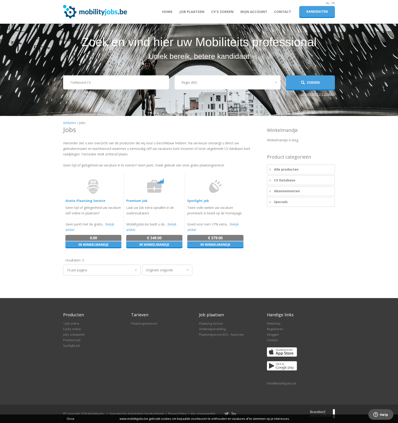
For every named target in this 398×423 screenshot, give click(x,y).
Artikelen (69, 123)
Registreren (275, 329)
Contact (282, 11)
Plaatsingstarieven (144, 323)
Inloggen (273, 334)
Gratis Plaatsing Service (85, 200)
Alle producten (286, 169)
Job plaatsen (191, 11)
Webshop (274, 323)
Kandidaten (317, 11)
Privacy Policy (177, 413)
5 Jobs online (72, 329)
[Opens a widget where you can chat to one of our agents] (380, 415)
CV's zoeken (222, 11)
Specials (281, 202)
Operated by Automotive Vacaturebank (136, 413)
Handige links (280, 314)
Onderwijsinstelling (212, 329)
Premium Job (136, 200)
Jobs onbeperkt (74, 334)
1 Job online (71, 323)
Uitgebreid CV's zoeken (318, 94)
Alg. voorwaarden (203, 413)
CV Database (284, 180)
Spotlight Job (198, 200)
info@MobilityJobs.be (281, 383)
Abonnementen (287, 191)
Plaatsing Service (211, 323)
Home (167, 11)
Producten (73, 314)
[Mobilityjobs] (95, 9)
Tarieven (139, 314)
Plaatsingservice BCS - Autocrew (221, 334)
